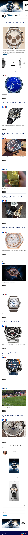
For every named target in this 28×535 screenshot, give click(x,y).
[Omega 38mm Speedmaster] (14, 38)
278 (20, 445)
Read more (3, 129)
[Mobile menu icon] (26, 15)
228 (10, 445)
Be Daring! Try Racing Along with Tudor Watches (10, 321)
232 (17, 445)
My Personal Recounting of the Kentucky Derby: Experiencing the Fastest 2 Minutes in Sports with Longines (13, 384)
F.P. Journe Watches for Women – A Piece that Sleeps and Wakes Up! (13, 290)
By (3, 136)
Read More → (5, 54)
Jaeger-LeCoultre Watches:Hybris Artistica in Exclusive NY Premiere (13, 102)
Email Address (5, 512)
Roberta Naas (13, 25)
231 (15, 445)
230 (13, 445)
